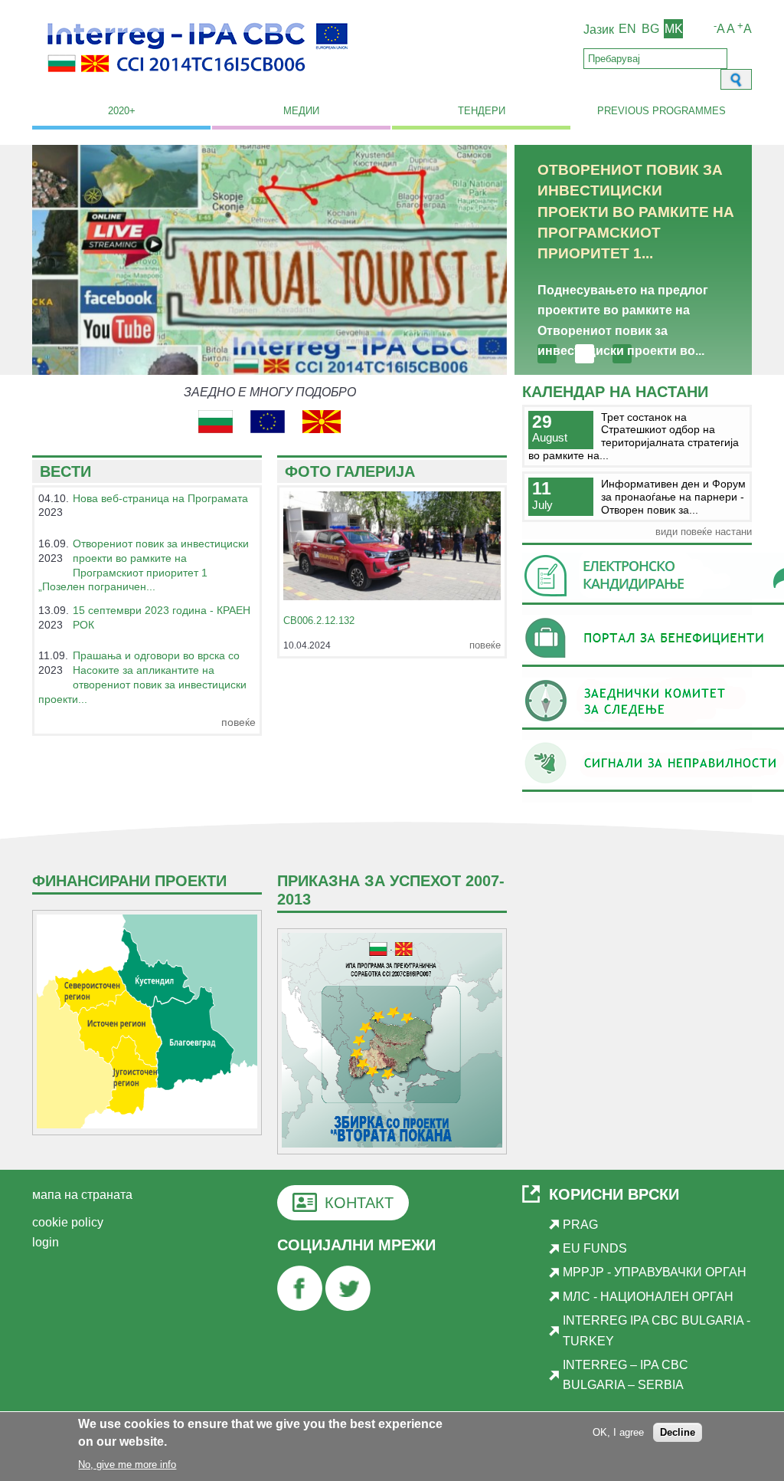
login (45, 1242)
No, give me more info (127, 1464)
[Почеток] (197, 80)
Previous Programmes (661, 111)
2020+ (122, 111)
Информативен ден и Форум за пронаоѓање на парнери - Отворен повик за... (673, 496)
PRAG (580, 1224)
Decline (677, 1432)
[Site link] (224, 428)
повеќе (238, 722)
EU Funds (595, 1248)
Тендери (481, 111)
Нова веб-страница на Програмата (160, 498)
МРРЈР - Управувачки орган (654, 1272)
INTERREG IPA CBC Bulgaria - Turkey (656, 1330)
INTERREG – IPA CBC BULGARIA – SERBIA (625, 1374)
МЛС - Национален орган (648, 1296)
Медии (301, 111)
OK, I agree (618, 1432)
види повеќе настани (703, 531)
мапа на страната (82, 1194)
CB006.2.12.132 (318, 620)
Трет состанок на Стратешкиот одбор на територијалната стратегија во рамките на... (633, 436)
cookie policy (67, 1222)
